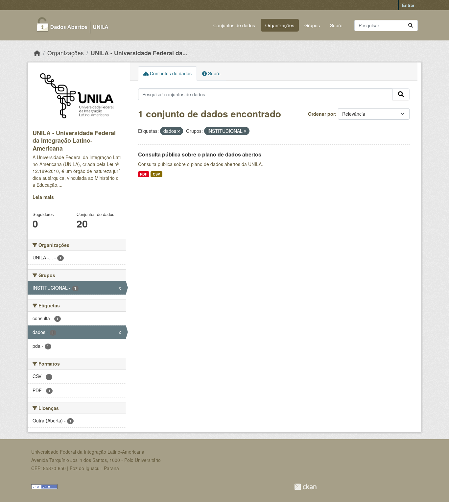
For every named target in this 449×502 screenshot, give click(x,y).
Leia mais (43, 197)
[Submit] (410, 25)
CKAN (305, 486)
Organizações (279, 25)
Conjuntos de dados (234, 25)
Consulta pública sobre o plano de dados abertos (199, 154)
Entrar (408, 5)
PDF (143, 174)
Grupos (312, 25)
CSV (156, 174)
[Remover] (178, 131)
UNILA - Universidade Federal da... (139, 53)
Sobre (336, 25)
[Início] (37, 53)
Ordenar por (321, 113)
